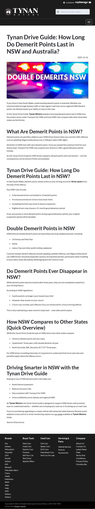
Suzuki (7, 458)
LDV (7, 455)
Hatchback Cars (47, 452)
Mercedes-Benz (11, 470)
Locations (70, 2)
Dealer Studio (20, 506)
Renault (8, 467)
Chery (7, 473)
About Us (80, 443)
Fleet (78, 452)
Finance (26, 452)
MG (6, 464)
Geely (7, 476)
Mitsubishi (9, 449)
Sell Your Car (28, 455)
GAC (7, 491)
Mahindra (9, 479)
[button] (89, 22)
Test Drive (27, 458)
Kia (6, 443)
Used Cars (27, 446)
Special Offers (28, 461)
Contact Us (81, 446)
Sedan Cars (45, 446)
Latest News (81, 449)
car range (58, 414)
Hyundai (8, 452)
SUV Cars (44, 449)
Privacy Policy (82, 461)
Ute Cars (44, 443)
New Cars (27, 443)
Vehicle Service (64, 447)
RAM (7, 482)
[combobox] (73, 12)
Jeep (7, 485)
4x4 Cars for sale (47, 455)
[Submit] (58, 12)
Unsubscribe (81, 464)
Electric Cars (28, 449)
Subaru (8, 446)
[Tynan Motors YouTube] (90, 2)
